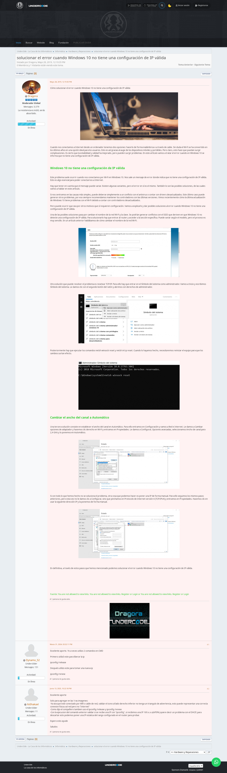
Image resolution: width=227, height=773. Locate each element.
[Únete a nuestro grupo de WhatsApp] (216, 762)
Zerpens (192, 770)
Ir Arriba (20, 739)
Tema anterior (185, 64)
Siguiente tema (202, 64)
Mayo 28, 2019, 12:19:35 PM (61, 82)
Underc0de (28, 765)
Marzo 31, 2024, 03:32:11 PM (61, 644)
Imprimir (206, 74)
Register (125, 594)
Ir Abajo (20, 73)
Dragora (33, 96)
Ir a (167, 752)
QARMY (200, 770)
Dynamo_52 (33, 660)
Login (135, 594)
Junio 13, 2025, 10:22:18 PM (60, 688)
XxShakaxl (33, 704)
